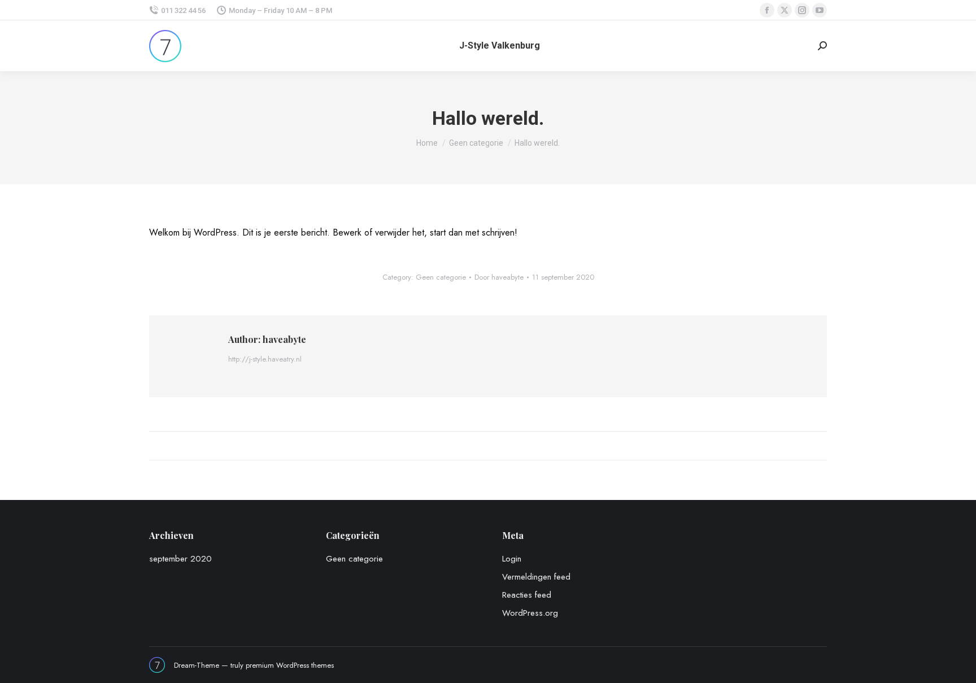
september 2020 (180, 559)
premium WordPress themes (290, 665)
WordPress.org (530, 613)
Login (511, 559)
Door (499, 277)
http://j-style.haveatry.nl (265, 359)
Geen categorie (441, 277)
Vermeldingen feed (536, 577)
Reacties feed (526, 595)
